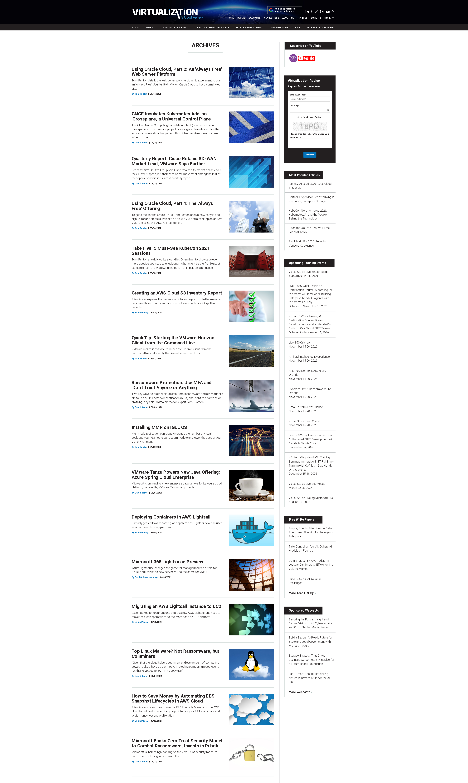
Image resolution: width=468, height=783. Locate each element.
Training (302, 18)
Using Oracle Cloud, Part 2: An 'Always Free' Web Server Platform (177, 71)
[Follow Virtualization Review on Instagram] (322, 12)
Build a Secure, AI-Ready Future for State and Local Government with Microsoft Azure (310, 641)
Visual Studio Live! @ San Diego (308, 271)
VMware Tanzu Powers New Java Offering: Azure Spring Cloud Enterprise (176, 474)
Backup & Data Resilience (321, 27)
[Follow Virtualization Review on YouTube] (328, 12)
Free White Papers (301, 519)
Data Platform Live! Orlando (306, 407)
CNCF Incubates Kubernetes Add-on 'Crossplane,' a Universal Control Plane (171, 116)
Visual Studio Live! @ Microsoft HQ (311, 497)
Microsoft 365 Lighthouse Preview (167, 561)
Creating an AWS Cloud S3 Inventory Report (177, 293)
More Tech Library (301, 593)
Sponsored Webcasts (304, 610)
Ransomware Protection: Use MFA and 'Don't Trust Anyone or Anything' (171, 385)
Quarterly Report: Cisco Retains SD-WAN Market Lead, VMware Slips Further (174, 161)
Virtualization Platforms (284, 27)
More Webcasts (299, 692)
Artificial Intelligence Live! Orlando (309, 356)
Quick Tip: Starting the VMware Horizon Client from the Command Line (173, 340)
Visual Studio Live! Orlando (305, 421)
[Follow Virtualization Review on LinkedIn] (307, 12)
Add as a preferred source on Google (285, 10)
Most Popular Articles (304, 175)
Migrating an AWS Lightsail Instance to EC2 (176, 606)
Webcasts (254, 18)
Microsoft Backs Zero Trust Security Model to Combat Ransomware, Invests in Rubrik (177, 743)
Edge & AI (151, 27)
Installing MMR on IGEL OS (159, 427)
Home (231, 18)
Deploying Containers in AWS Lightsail (171, 517)
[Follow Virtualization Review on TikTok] (316, 12)
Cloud (135, 27)
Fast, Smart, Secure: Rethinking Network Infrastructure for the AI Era (309, 678)
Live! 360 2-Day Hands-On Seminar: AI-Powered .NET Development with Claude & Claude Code (311, 439)
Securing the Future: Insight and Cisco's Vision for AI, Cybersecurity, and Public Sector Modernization (310, 623)
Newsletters (271, 18)
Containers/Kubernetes (176, 27)
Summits (316, 18)
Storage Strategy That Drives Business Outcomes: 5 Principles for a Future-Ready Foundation (311, 660)
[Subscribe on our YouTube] (300, 61)
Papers (241, 18)
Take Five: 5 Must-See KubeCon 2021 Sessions (170, 250)
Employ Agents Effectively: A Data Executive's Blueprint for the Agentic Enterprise (311, 532)
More (327, 18)
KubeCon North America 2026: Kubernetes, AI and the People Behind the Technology (308, 214)
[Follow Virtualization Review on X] (312, 12)
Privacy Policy (314, 117)
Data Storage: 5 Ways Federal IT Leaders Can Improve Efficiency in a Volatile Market (311, 564)
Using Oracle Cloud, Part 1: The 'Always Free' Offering (172, 206)
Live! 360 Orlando (299, 342)
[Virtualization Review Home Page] (167, 14)
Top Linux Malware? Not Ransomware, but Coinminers (175, 653)
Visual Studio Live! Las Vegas (307, 483)
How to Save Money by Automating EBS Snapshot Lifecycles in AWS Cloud (173, 698)
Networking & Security (249, 27)
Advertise (288, 18)
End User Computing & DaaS (213, 27)
